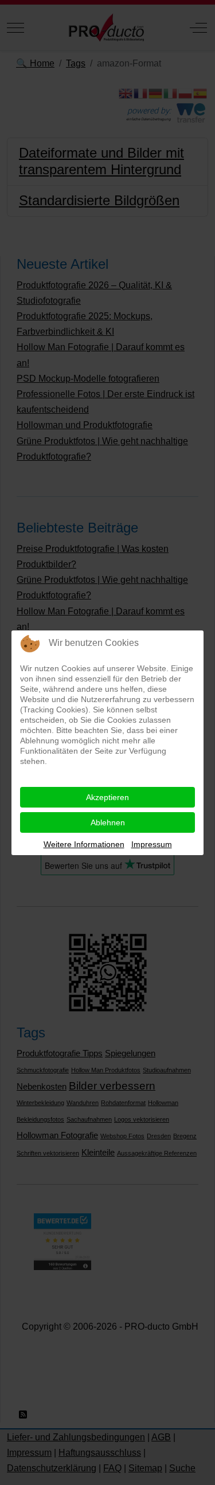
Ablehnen (108, 822)
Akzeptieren (107, 797)
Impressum (151, 844)
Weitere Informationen (84, 844)
